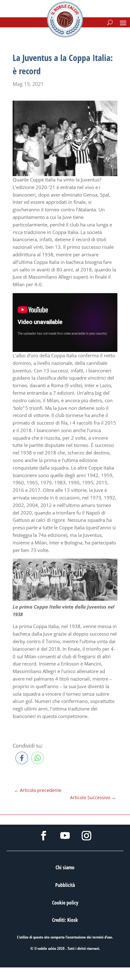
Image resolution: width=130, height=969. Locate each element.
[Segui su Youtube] (65, 835)
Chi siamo (65, 867)
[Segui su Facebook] (43, 835)
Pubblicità (65, 885)
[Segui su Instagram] (86, 835)
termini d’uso (102, 937)
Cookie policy (65, 902)
